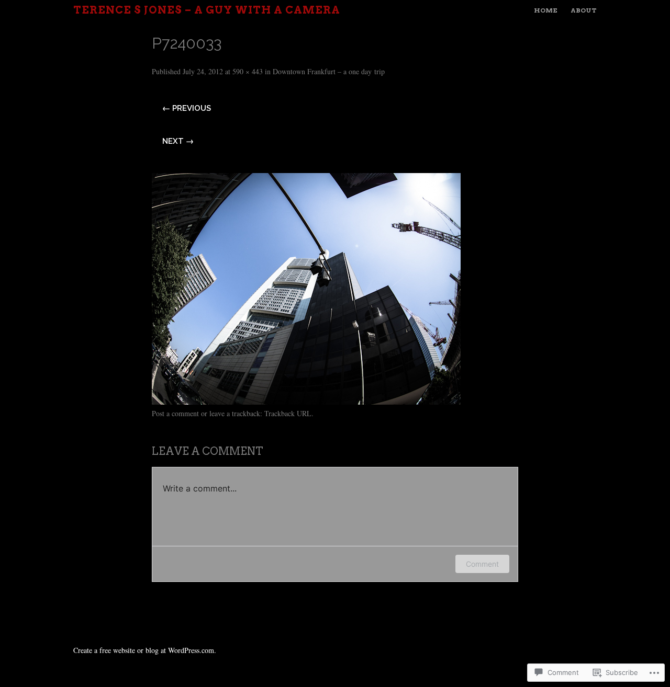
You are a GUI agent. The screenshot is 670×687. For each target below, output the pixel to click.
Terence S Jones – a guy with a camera (206, 10)
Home (545, 10)
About (584, 10)
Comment (482, 563)
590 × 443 (247, 71)
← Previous (186, 108)
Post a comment (175, 413)
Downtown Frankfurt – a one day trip (329, 71)
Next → (178, 141)
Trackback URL (287, 413)
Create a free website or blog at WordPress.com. (144, 650)
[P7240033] (306, 401)
